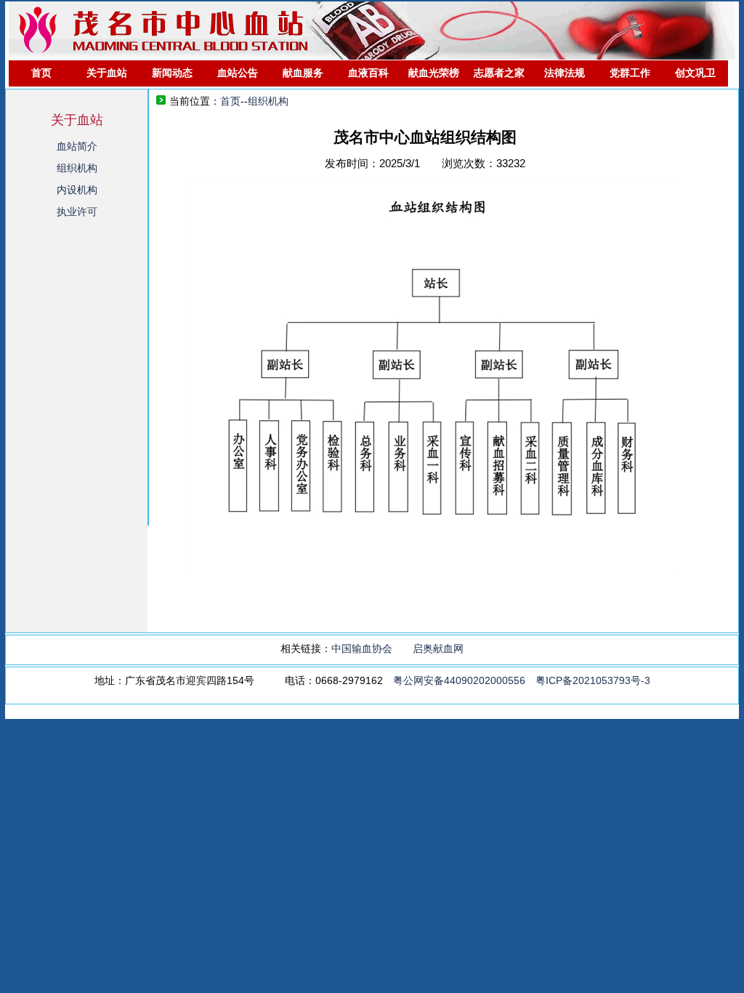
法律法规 (564, 73)
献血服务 (303, 73)
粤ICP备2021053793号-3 (592, 680)
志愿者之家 (499, 73)
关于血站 (106, 73)
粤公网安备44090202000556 (459, 680)
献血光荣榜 (433, 73)
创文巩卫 (695, 73)
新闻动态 (172, 73)
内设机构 (77, 190)
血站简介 (77, 146)
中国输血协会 (361, 648)
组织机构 (77, 168)
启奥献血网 (438, 648)
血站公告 (237, 73)
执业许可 (77, 211)
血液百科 (368, 73)
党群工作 (630, 73)
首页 (41, 73)
